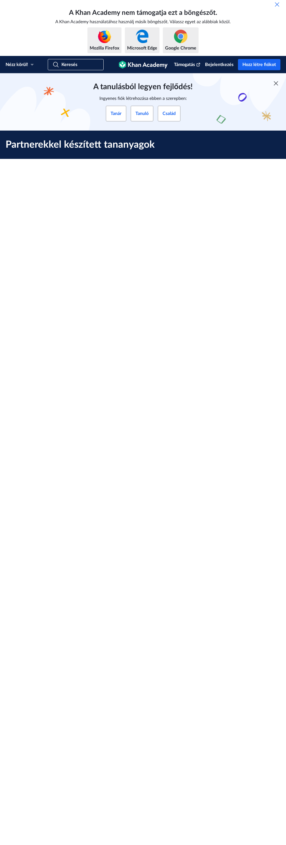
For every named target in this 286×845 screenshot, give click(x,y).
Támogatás (184, 64)
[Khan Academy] (143, 64)
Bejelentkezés (219, 64)
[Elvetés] (277, 4)
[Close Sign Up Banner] (276, 83)
